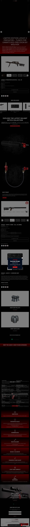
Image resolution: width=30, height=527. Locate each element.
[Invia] (21, 525)
